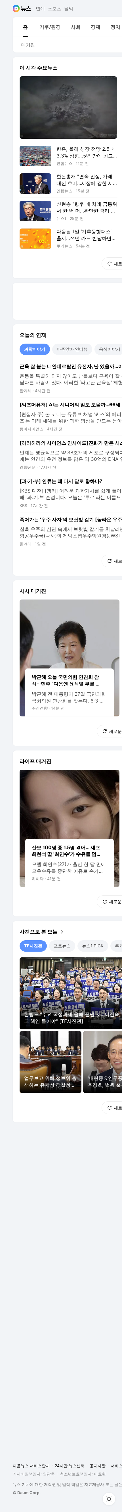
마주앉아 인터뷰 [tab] (72, 349)
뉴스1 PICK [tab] (93, 946)
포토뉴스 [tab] (62, 946)
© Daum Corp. (27, 1492)
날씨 (68, 8)
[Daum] (17, 8)
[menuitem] (25, 27)
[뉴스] (26, 8)
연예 (40, 8)
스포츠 (54, 8)
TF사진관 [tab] (33, 946)
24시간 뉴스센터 (70, 1465)
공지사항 (98, 1465)
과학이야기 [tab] (34, 349)
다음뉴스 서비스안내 (31, 1465)
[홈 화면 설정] (109, 1499)
